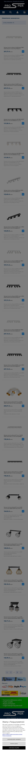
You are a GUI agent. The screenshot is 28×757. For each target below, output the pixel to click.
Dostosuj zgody (14, 743)
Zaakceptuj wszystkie (14, 747)
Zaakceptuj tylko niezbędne (14, 739)
